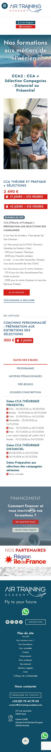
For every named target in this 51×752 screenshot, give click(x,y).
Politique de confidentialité (25, 675)
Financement (25, 656)
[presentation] (25, 360)
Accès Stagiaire (26, 22)
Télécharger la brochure (19, 300)
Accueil (25, 636)
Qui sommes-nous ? (25, 640)
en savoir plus (25, 522)
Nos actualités (25, 648)
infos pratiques (25, 530)
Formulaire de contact (26, 695)
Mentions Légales (25, 668)
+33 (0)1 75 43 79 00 (25, 701)
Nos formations (25, 644)
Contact (25, 652)
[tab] (25, 360)
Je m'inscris (16, 292)
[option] (25, 559)
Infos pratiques (25, 660)
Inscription (27, 26)
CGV (25, 671)
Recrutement (25, 664)
